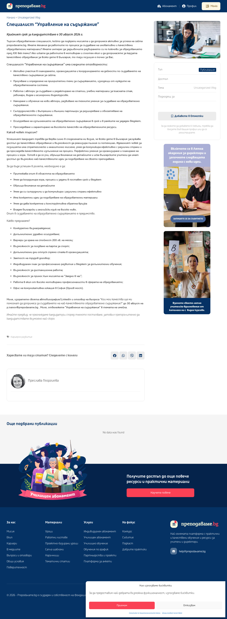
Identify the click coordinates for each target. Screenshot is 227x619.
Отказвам (189, 605)
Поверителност (17, 567)
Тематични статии (57, 561)
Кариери (12, 543)
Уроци (49, 531)
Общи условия (15, 561)
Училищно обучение (96, 543)
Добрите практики (134, 549)
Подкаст (127, 543)
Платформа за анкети (98, 561)
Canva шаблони (54, 549)
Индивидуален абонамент (100, 531)
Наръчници (52, 555)
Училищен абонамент (97, 537)
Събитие (128, 537)
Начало (11, 17)
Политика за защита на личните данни (144, 613)
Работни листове (56, 537)
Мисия (10, 531)
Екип (9, 537)
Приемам (122, 605)
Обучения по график (96, 549)
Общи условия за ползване (172, 613)
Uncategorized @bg (29, 17)
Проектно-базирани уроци (61, 543)
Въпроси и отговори (19, 555)
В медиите (13, 549)
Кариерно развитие (21, 337)
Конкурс (127, 531)
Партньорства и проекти (100, 555)
